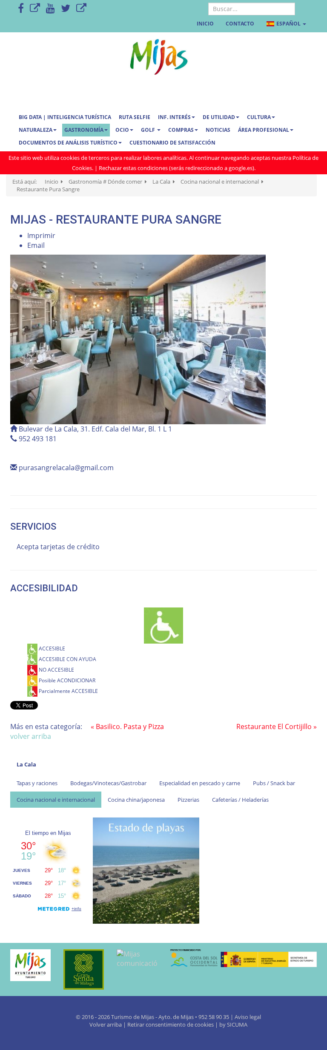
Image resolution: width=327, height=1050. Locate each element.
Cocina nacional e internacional (56, 799)
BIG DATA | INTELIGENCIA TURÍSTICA (65, 117)
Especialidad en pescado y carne (199, 783)
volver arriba (30, 736)
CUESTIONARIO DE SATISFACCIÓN (172, 142)
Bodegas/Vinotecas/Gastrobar (108, 783)
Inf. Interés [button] (174, 117)
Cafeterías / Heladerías (240, 799)
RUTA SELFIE (134, 117)
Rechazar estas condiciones (133, 168)
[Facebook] (21, 8)
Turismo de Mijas (132, 1017)
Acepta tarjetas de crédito (58, 546)
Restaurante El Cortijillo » (276, 726)
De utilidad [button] (219, 117)
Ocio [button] (122, 129)
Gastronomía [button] (83, 129)
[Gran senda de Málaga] (83, 969)
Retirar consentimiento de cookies (170, 1024)
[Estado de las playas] (146, 869)
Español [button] (288, 23)
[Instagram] (81, 8)
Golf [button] (148, 129)
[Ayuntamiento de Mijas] (30, 965)
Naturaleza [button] (35, 129)
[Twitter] (66, 8)
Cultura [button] (259, 117)
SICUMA (237, 1024)
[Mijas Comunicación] (35, 8)
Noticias (218, 129)
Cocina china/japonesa (136, 799)
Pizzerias (188, 799)
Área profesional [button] (263, 129)
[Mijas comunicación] (137, 959)
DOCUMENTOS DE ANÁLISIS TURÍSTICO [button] (68, 142)
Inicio (205, 23)
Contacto (240, 23)
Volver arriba (106, 1024)
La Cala (26, 764)
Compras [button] (181, 129)
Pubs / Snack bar (274, 783)
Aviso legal (248, 1017)
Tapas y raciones (37, 783)
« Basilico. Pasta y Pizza (127, 726)
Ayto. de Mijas (176, 1017)
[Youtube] (50, 8)
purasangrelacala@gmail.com (66, 467)
